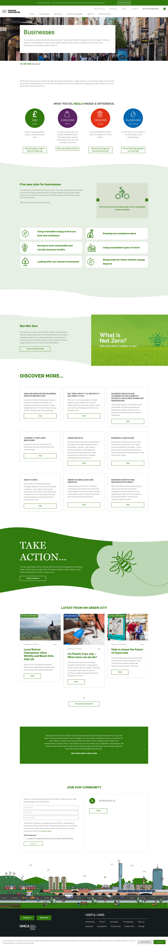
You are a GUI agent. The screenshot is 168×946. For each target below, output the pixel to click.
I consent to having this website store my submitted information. (50, 839)
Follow (98, 811)
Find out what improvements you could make (133, 150)
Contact (102, 922)
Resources (89, 926)
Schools (124, 9)
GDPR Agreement (31, 835)
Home (32, 14)
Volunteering (89, 922)
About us (90, 14)
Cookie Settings (145, 942)
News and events (105, 14)
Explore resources (33, 578)
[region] (84, 941)
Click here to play (124, 3)
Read (32, 676)
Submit (33, 844)
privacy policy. (47, 831)
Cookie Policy (129, 926)
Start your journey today (35, 349)
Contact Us (134, 9)
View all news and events (84, 704)
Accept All (159, 942)
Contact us (27, 918)
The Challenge (128, 922)
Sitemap (141, 926)
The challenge (44, 14)
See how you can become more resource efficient (100, 150)
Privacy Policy (116, 926)
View (40, 416)
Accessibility (102, 926)
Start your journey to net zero (67, 149)
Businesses (113, 9)
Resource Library (99, 9)
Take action (58, 14)
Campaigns (114, 922)
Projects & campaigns (75, 14)
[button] (84, 18)
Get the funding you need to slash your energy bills (35, 150)
